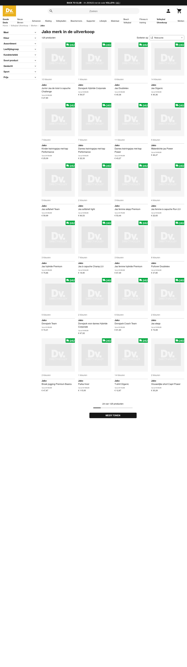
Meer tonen (113, 415)
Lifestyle (103, 20)
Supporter (91, 20)
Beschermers (76, 20)
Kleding (48, 20)
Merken (181, 20)
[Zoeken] (51, 11)
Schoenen (36, 20)
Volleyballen (61, 20)
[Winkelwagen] (179, 11)
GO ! (118, 2)
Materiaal (115, 20)
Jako (44, 84)
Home (5, 25)
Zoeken (93, 11)
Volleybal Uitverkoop (19, 25)
